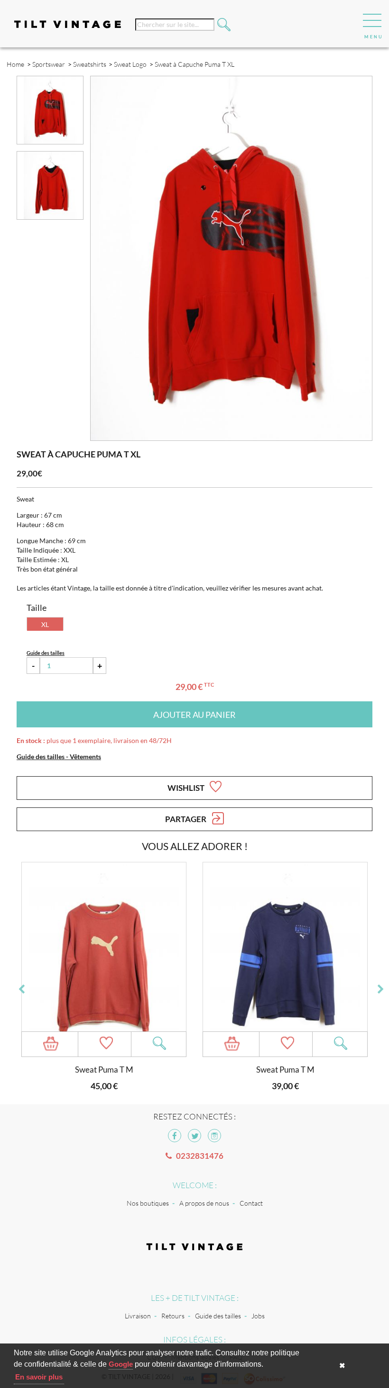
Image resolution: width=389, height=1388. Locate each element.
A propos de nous (204, 1203)
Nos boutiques (148, 1203)
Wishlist (186, 788)
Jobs (258, 1316)
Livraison (138, 1316)
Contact (251, 1203)
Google (121, 1364)
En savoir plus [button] (39, 1377)
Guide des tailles (218, 1316)
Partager (186, 819)
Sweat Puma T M (104, 1070)
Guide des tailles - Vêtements (59, 756)
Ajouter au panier (194, 714)
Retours (173, 1316)
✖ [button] (342, 1365)
